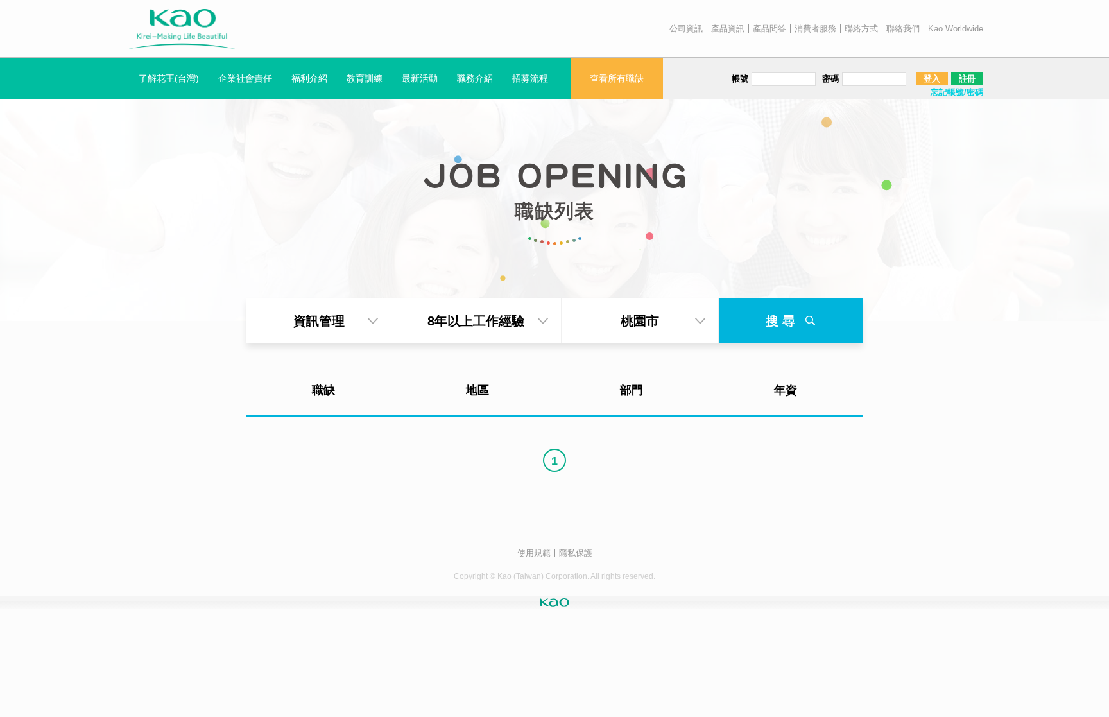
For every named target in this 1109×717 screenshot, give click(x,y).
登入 (932, 78)
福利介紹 (309, 78)
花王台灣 (182, 29)
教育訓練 (365, 78)
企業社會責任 (245, 78)
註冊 (967, 78)
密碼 (830, 78)
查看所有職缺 (617, 78)
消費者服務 (815, 28)
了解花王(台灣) (169, 78)
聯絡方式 (861, 28)
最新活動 (420, 78)
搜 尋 (782, 321)
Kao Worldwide (955, 28)
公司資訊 (686, 28)
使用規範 (534, 553)
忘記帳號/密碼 (957, 92)
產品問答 (769, 28)
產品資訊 (727, 28)
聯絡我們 (903, 28)
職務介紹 (475, 78)
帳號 (740, 78)
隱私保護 (575, 553)
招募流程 (530, 78)
